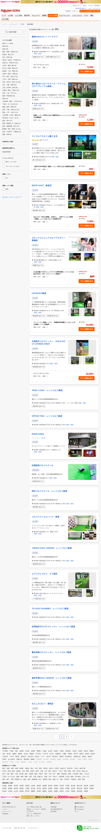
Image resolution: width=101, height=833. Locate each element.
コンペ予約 (18, 15)
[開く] (25, 141)
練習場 (44, 15)
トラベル (90, 5)
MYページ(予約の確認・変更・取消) (89, 11)
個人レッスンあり (11, 161)
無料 (7, 189)
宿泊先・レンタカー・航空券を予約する (36, 810)
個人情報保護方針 (56, 809)
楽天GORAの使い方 (80, 8)
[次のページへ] (71, 737)
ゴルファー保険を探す (33, 813)
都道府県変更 (6, 152)
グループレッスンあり (12, 166)
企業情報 (53, 807)
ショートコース (77, 15)
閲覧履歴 (68, 11)
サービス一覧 (6, 828)
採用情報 (53, 811)
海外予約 (27, 15)
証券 (84, 5)
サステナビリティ (33, 828)
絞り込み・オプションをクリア (12, 197)
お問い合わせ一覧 (19, 828)
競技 (91, 15)
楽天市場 (96, 5)
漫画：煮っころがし (33, 816)
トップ (4, 15)
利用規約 (5, 813)
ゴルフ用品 (5, 19)
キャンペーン (36, 15)
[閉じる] (25, 40)
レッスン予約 (53, 15)
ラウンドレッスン (64, 15)
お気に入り (75, 11)
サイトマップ (96, 8)
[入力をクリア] (23, 32)
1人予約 (10, 15)
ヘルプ (89, 8)
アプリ (86, 15)
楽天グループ (76, 5)
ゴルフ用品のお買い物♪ (34, 807)
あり (7, 178)
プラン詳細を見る (86, 71)
